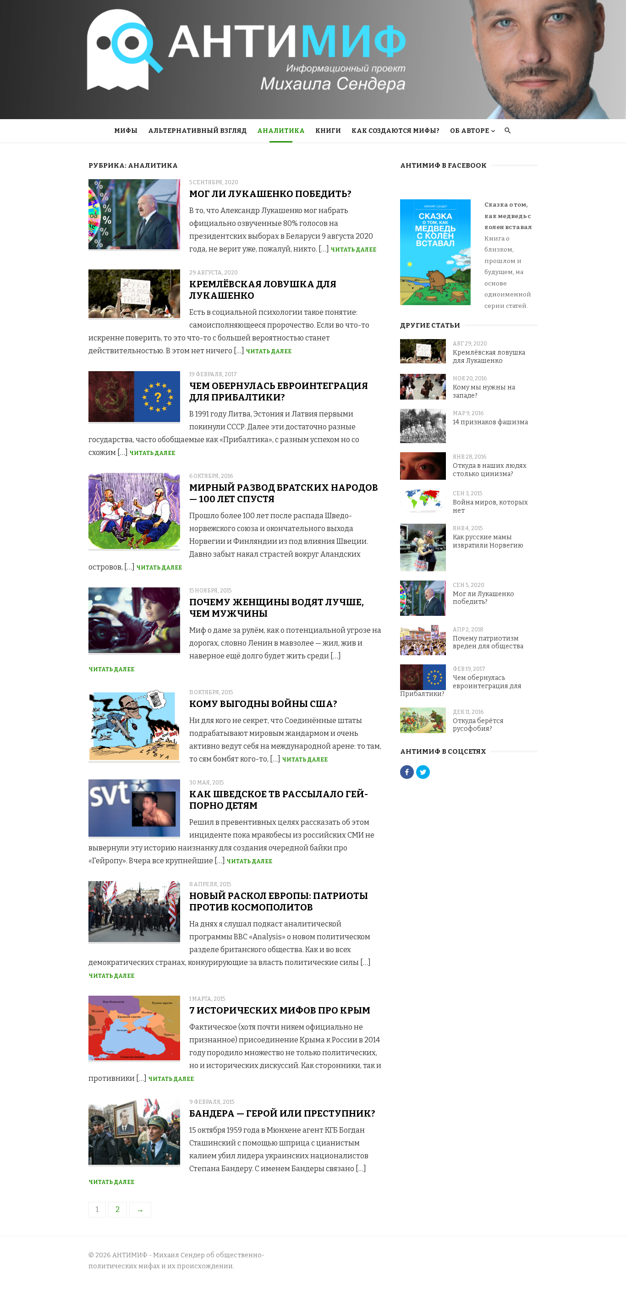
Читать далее (353, 250)
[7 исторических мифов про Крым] (134, 1029)
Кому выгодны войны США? (263, 703)
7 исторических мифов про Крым (279, 1010)
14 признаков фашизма (490, 422)
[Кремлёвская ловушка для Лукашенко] (134, 294)
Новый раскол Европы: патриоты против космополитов (278, 901)
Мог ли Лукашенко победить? (270, 193)
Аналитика (281, 131)
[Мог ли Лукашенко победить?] (134, 215)
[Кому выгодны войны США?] (134, 726)
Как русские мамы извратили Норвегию (488, 541)
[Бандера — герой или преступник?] (134, 1133)
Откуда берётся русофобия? (478, 725)
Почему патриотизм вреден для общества (488, 643)
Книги (328, 131)
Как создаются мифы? (395, 131)
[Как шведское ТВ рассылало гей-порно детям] (134, 809)
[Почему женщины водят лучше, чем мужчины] (134, 621)
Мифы (125, 131)
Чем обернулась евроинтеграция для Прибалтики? (278, 391)
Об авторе (469, 131)
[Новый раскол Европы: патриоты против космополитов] (134, 912)
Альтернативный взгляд (197, 131)
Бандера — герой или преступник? (282, 1113)
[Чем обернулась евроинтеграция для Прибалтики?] (134, 397)
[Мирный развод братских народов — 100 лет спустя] (134, 512)
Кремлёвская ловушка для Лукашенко (489, 357)
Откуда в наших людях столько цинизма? (490, 470)
